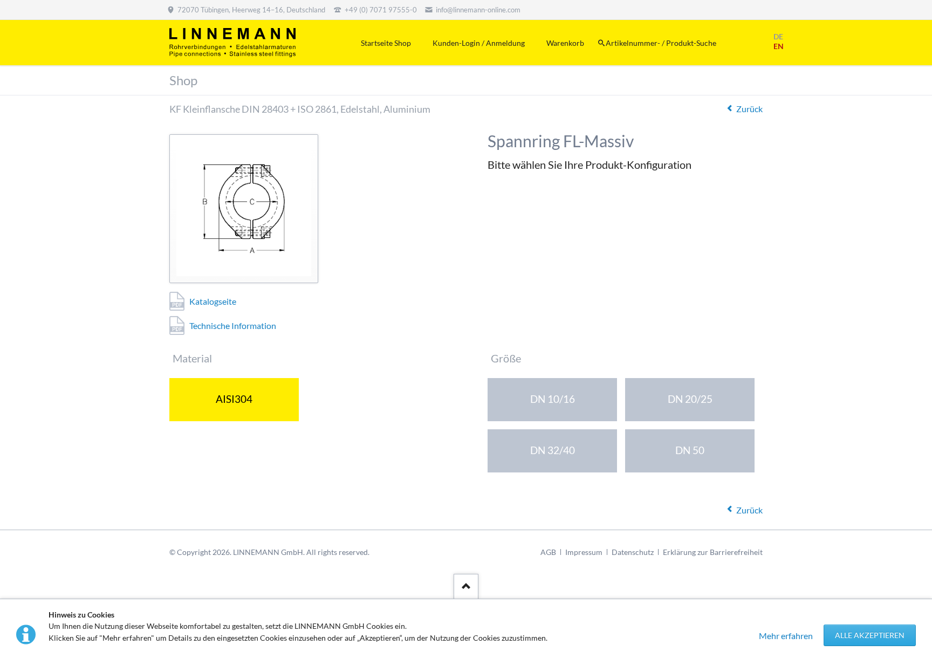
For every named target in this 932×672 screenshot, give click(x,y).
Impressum (583, 552)
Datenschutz (633, 552)
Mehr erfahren (786, 635)
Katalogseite (212, 301)
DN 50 (689, 450)
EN (778, 46)
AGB (548, 552)
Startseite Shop (386, 42)
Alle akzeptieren (869, 635)
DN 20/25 (690, 399)
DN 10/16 (552, 399)
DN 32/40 (552, 450)
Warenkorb (565, 42)
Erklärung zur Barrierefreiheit (713, 552)
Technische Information (232, 325)
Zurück (749, 109)
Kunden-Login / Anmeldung (479, 42)
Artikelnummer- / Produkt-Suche (661, 42)
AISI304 (234, 399)
